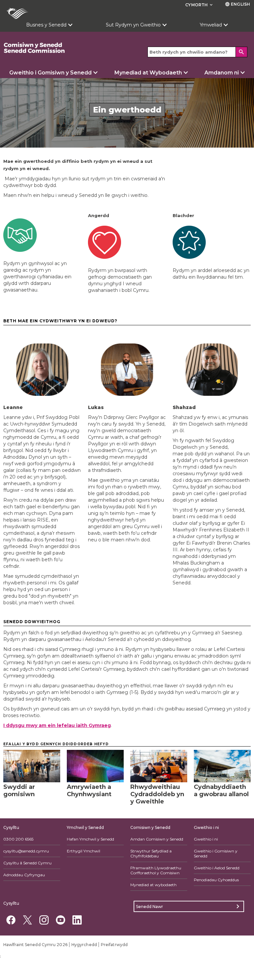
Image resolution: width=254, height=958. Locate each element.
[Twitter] (27, 919)
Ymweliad (211, 25)
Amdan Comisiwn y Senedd (156, 839)
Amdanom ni (221, 72)
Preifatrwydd (114, 944)
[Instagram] (43, 919)
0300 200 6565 (18, 839)
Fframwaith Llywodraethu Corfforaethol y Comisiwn (155, 870)
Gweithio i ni (206, 839)
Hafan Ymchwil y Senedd (90, 839)
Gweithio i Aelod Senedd (216, 867)
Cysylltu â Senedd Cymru (27, 862)
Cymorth (199, 4)
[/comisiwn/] (53, 48)
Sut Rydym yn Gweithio (133, 25)
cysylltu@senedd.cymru (26, 850)
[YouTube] (60, 919)
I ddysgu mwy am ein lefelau (57, 725)
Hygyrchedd (84, 944)
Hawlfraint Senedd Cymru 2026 (35, 944)
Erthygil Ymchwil (83, 850)
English (237, 4)
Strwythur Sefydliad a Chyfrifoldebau (151, 853)
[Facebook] (10, 919)
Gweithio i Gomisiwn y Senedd (50, 72)
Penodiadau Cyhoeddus (216, 879)
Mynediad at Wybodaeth (148, 72)
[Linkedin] (76, 919)
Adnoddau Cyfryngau (24, 874)
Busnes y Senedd (46, 25)
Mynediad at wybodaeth (153, 884)
